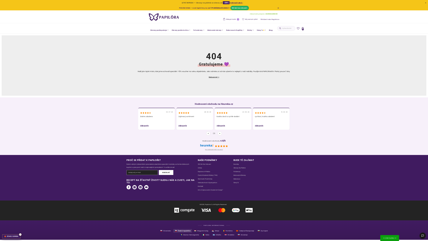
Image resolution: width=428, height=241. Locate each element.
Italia (206, 235)
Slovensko (165, 231)
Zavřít (278, 8)
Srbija (215, 231)
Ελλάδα (217, 235)
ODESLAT (166, 172)
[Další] (220, 133)
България (263, 231)
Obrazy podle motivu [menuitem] (180, 30)
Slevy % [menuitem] (260, 30)
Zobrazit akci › (236, 3)
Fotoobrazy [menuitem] (198, 30)
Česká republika (183, 231)
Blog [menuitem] (271, 30)
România (228, 231)
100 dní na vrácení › (240, 8)
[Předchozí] (208, 133)
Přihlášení (264, 19)
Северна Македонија (245, 231)
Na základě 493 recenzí (214, 150)
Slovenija (243, 235)
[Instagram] (134, 187)
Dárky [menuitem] (249, 30)
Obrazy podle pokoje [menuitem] (158, 30)
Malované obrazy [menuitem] (214, 30)
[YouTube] (146, 187)
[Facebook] (129, 187)
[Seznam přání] (298, 28)
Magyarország (201, 231)
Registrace (275, 19)
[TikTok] (140, 187)
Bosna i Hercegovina (189, 235)
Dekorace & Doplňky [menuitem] (234, 30)
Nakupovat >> (214, 77)
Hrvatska (229, 235)
